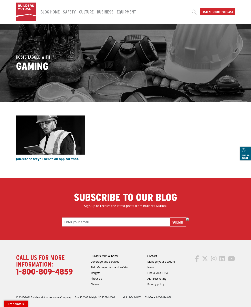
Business (105, 12)
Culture (86, 12)
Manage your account (161, 261)
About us (96, 278)
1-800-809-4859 (44, 271)
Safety (69, 12)
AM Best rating (156, 278)
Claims (95, 284)
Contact (152, 256)
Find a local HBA (157, 273)
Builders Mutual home (105, 256)
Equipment (126, 12)
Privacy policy (155, 284)
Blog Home (50, 12)
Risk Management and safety (109, 267)
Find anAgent (245, 156)
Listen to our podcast (217, 12)
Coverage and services (105, 261)
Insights (95, 273)
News (151, 267)
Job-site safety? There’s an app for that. (47, 159)
